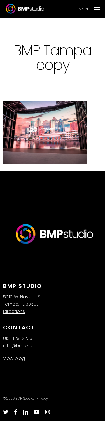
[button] (89, 8)
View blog (14, 358)
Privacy (42, 398)
